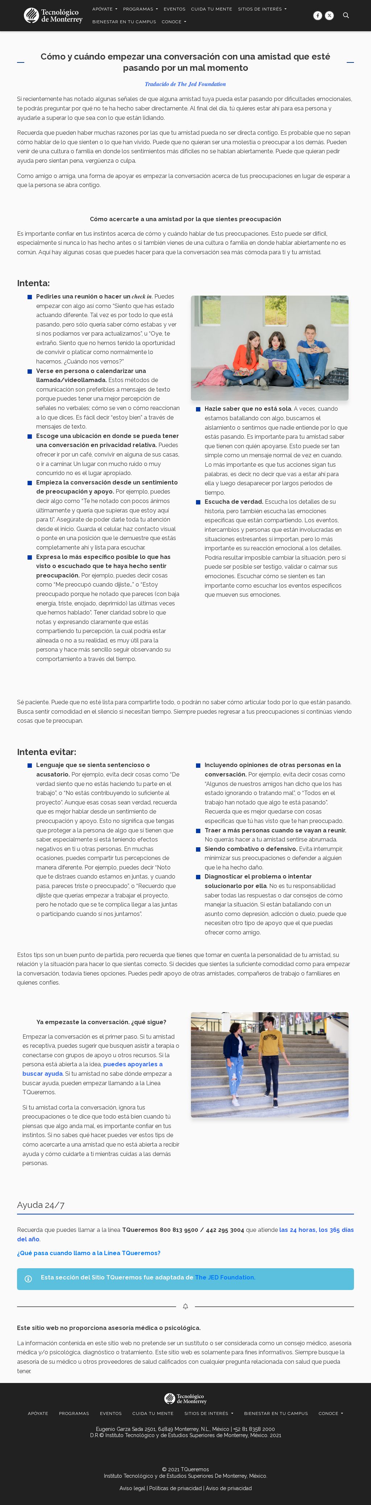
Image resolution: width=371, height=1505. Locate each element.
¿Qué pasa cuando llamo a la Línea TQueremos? (89, 1253)
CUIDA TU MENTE (211, 9)
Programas (139, 9)
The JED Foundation (224, 1277)
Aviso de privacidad (229, 1488)
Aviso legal (132, 1488)
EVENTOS (175, 9)
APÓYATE (103, 9)
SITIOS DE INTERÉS (260, 9)
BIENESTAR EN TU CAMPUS (124, 21)
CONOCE (172, 21)
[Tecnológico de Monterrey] (53, 15)
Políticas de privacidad (175, 1488)
